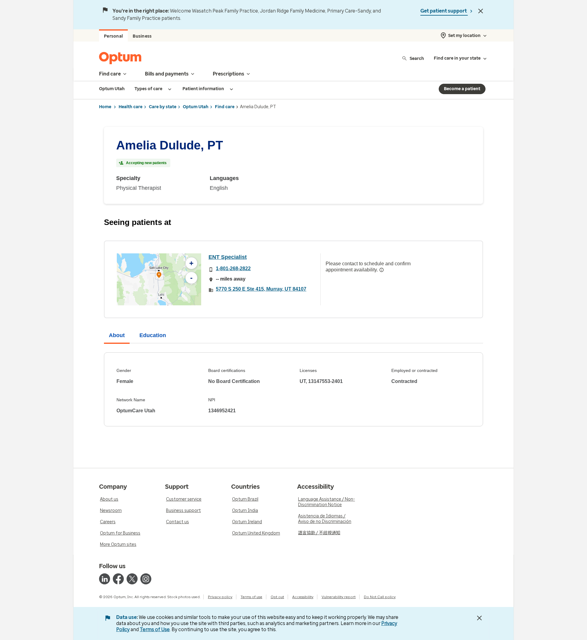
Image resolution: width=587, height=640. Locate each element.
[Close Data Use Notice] (479, 618)
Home (105, 106)
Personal (113, 36)
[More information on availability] (381, 269)
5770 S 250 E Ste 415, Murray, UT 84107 (261, 289)
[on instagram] (145, 578)
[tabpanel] (293, 389)
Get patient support (444, 11)
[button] (159, 275)
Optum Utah (196, 106)
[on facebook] (118, 578)
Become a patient (462, 88)
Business (142, 36)
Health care (130, 106)
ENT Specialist (228, 257)
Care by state (162, 106)
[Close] (480, 11)
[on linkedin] (104, 578)
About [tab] (117, 335)
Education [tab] (152, 335)
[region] (159, 279)
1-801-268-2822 (233, 268)
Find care (224, 106)
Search (417, 58)
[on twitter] (132, 578)
